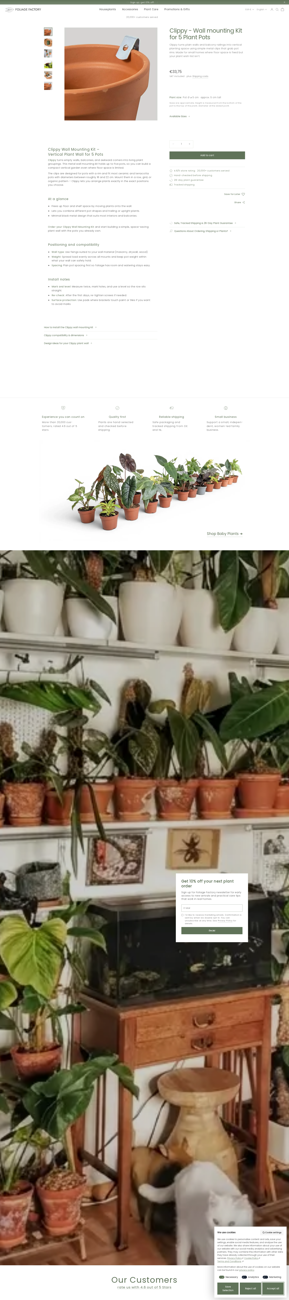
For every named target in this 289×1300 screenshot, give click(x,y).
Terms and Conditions (229, 1261)
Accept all (273, 1288)
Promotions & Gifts (177, 9)
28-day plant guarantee (142, 17)
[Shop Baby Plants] (127, 491)
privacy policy (246, 1270)
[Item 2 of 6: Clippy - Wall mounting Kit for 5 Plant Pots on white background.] (48, 42)
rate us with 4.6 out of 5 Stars (144, 1287)
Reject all (250, 1288)
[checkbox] (228, 1277)
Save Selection (227, 1288)
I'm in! (212, 930)
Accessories (130, 9)
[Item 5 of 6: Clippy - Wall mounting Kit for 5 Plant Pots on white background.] (48, 75)
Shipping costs (200, 76)
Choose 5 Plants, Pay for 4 (142, 2)
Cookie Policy (251, 1258)
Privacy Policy (225, 920)
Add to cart (207, 155)
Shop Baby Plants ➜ (225, 533)
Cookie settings (273, 1232)
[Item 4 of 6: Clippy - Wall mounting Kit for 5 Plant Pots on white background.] (48, 64)
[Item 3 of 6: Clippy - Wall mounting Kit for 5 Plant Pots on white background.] (48, 53)
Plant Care (151, 9)
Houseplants (107, 9)
